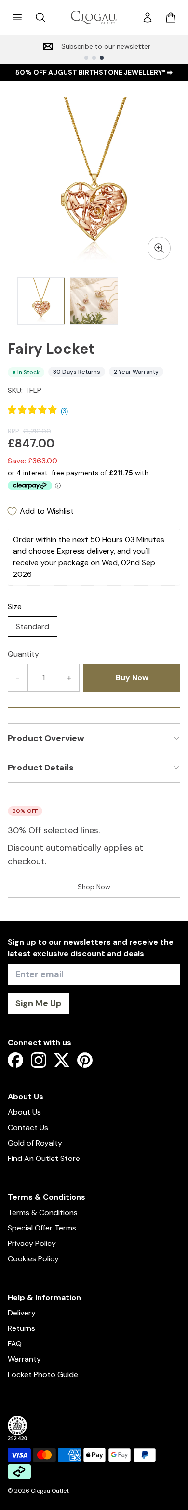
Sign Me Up (38, 1003)
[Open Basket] (170, 17)
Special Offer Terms (42, 1228)
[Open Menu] (17, 17)
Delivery (22, 1313)
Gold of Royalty (35, 1143)
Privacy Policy (32, 1243)
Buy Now (132, 677)
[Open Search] (40, 17)
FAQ (15, 1344)
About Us (24, 1112)
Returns (21, 1328)
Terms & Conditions (43, 1212)
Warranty (24, 1359)
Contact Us (28, 1127)
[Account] (147, 17)
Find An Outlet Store (44, 1158)
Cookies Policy (33, 1259)
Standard (32, 626)
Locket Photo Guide (43, 1375)
